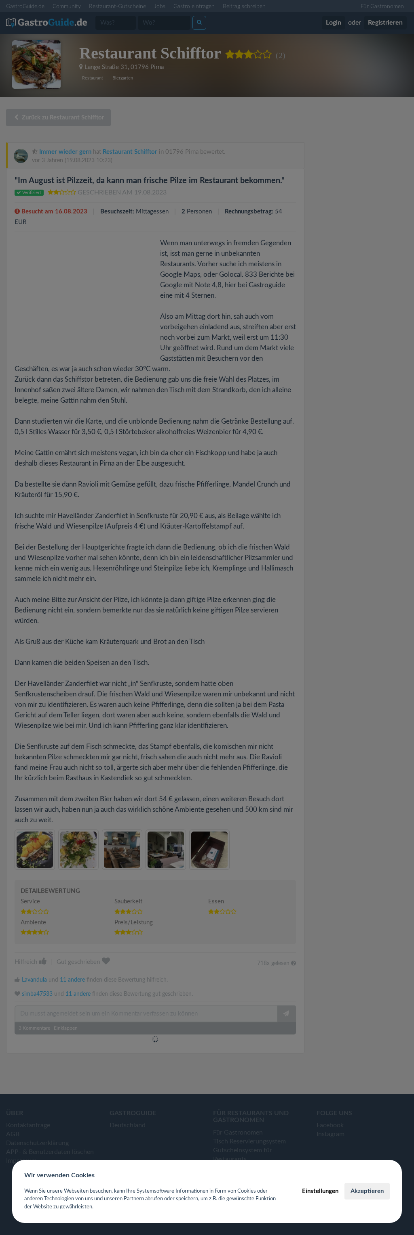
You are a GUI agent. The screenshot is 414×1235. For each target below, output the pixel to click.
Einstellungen (320, 1191)
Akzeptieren (367, 1191)
